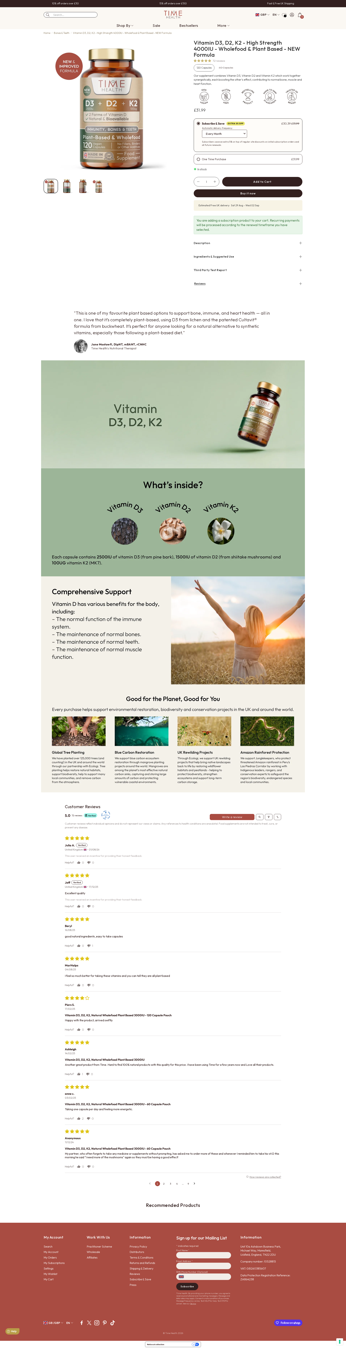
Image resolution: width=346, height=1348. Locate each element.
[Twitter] (89, 1323)
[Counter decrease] (198, 181)
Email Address (184, 1261)
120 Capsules (204, 67)
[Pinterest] (104, 1322)
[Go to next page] (195, 1183)
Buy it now (248, 193)
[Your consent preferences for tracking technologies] (339, 1341)
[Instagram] (96, 1322)
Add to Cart (262, 181)
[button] (70, 14)
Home (47, 33)
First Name (182, 1250)
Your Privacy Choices (179, 1344)
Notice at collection (155, 1344)
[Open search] (259, 817)
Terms (193, 1303)
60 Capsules (226, 67)
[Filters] (268, 817)
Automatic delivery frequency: (217, 128)
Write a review (232, 817)
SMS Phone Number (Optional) (192, 1271)
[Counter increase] (215, 181)
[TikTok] (112, 1322)
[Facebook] (81, 1322)
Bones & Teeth (61, 33)
